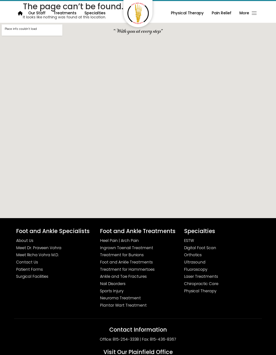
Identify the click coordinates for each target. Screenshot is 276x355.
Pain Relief (221, 13)
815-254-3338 (126, 339)
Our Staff (36, 13)
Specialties (94, 13)
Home (20, 13)
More (244, 13)
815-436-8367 (163, 339)
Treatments (65, 13)
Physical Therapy (187, 13)
